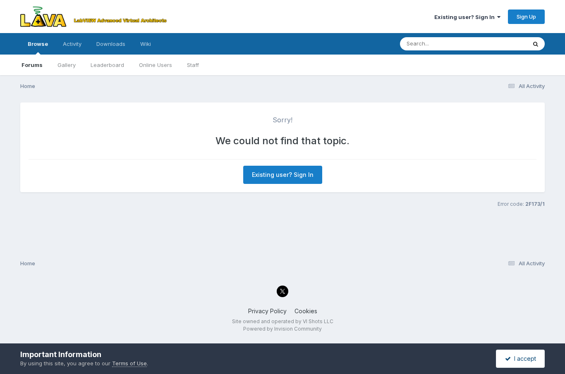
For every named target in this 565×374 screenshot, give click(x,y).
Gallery (66, 65)
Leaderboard (107, 65)
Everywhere (500, 43)
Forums (32, 65)
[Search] (536, 43)
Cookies (305, 310)
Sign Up (526, 16)
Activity (72, 43)
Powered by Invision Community (282, 329)
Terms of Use (129, 363)
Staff (193, 65)
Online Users (155, 65)
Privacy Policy (267, 310)
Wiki (145, 43)
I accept (523, 358)
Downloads (110, 43)
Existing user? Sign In (465, 17)
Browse (38, 43)
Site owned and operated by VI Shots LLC (282, 321)
